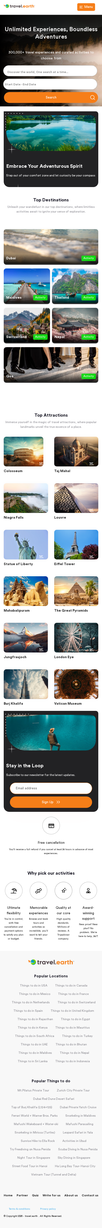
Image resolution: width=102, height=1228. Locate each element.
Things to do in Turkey (77, 1036)
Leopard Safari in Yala (78, 1132)
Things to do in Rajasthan (35, 1019)
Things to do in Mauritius (72, 1027)
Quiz (35, 1195)
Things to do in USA (33, 985)
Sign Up (47, 802)
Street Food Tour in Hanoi (29, 1166)
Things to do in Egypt (75, 1019)
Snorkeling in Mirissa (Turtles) (35, 1132)
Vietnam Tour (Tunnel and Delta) (53, 1174)
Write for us (51, 1195)
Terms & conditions (19, 1209)
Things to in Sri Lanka (33, 1061)
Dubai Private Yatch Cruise (78, 1107)
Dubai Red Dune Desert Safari (53, 1098)
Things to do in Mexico (34, 993)
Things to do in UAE (34, 1044)
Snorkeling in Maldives (80, 1115)
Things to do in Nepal (74, 1052)
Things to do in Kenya (33, 1027)
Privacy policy (48, 1209)
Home (8, 1195)
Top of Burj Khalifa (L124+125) (31, 1107)
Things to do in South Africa (34, 1036)
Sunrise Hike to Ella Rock (38, 1140)
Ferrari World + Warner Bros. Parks (35, 1115)
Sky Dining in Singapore (74, 1157)
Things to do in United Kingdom (72, 1010)
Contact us (90, 1195)
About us (71, 1195)
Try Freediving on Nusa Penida (30, 1149)
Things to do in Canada (71, 985)
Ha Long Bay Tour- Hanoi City (75, 1166)
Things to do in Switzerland (76, 1002)
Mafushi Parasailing (79, 1124)
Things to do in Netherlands (31, 1002)
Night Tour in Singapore (33, 1157)
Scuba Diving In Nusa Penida (78, 1149)
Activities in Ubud (74, 1140)
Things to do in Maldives (35, 1052)
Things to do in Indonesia (72, 1061)
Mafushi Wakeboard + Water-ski (36, 1124)
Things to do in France (73, 993)
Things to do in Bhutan (71, 1044)
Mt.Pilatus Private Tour (33, 1090)
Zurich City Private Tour (73, 1090)
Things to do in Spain (28, 1010)
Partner (22, 1195)
